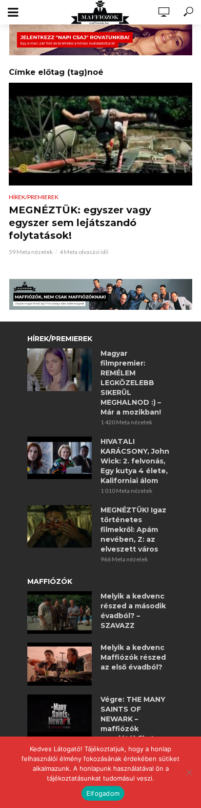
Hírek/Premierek (34, 197)
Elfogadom (103, 793)
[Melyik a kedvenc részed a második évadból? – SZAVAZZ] (59, 612)
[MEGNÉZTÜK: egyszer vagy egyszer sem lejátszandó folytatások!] (100, 134)
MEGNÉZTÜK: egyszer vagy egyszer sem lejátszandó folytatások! (80, 222)
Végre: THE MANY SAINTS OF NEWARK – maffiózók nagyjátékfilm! (132, 719)
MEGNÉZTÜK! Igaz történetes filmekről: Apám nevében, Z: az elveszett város (133, 530)
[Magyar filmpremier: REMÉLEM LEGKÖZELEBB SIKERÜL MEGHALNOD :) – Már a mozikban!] (59, 370)
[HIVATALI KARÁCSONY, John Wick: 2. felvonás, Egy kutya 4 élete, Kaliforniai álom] (59, 458)
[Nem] (189, 772)
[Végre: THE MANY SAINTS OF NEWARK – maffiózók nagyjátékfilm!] (59, 716)
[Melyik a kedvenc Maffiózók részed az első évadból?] (59, 664)
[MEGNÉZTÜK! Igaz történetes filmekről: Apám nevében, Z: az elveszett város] (59, 526)
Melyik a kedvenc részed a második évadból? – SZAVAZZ (133, 611)
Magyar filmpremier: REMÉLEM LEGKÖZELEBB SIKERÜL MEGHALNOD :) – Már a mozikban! (130, 382)
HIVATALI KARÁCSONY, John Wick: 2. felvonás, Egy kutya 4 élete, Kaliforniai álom (134, 461)
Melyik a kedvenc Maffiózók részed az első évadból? (133, 657)
